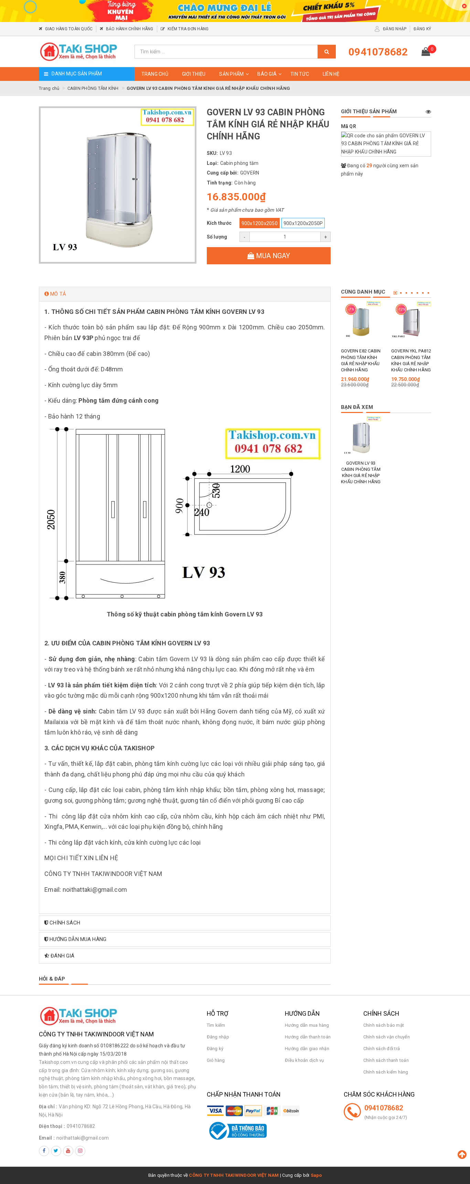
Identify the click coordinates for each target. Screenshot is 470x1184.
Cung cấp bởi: (222, 173)
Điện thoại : (52, 1126)
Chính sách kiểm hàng (385, 1072)
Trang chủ (154, 74)
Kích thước (219, 223)
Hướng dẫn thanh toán (308, 1036)
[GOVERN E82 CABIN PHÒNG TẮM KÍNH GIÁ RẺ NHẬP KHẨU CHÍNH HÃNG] (361, 321)
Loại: (212, 163)
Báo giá (267, 74)
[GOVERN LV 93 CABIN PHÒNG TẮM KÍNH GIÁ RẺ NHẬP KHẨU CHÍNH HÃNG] (361, 436)
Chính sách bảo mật (383, 1025)
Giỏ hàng (216, 1060)
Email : (47, 1138)
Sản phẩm (231, 74)
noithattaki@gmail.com (82, 1138)
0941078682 (81, 1126)
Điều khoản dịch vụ (304, 1060)
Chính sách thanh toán (386, 1060)
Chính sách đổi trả (381, 1048)
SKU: (212, 153)
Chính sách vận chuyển (386, 1036)
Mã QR (348, 126)
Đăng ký (215, 1048)
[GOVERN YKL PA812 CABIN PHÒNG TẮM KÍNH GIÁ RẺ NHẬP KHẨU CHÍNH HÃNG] (411, 321)
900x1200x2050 (260, 223)
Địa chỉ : (48, 1106)
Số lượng (217, 237)
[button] (184, 294)
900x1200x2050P (303, 223)
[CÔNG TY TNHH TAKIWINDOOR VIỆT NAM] (84, 51)
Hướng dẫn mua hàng (307, 1025)
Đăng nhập (218, 1036)
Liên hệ (331, 74)
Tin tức (299, 74)
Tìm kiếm (216, 1025)
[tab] (184, 294)
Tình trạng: (220, 183)
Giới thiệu (194, 74)
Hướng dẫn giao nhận (307, 1048)
